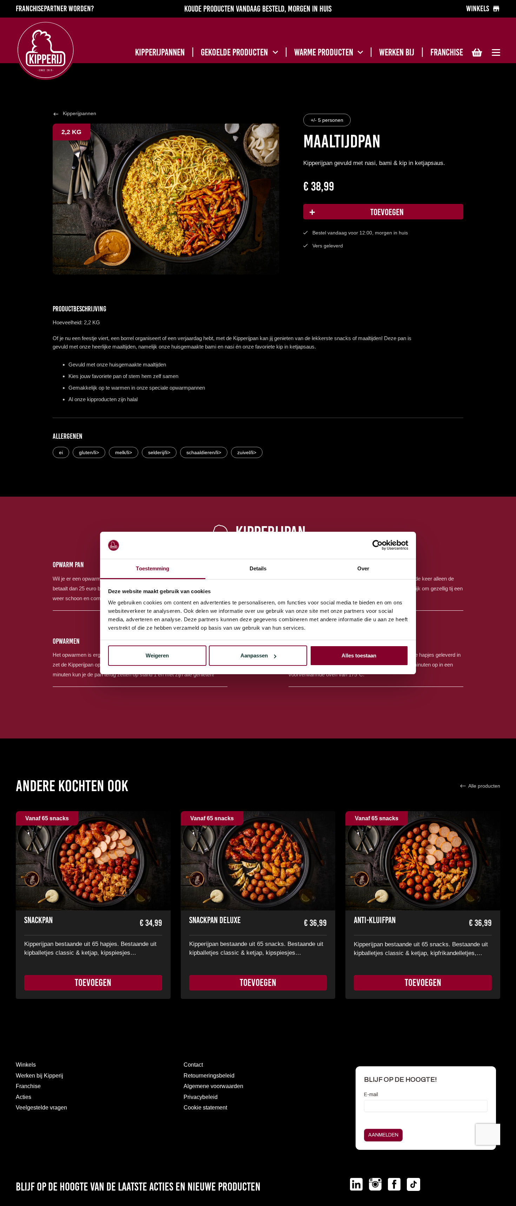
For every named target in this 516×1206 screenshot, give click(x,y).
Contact (193, 1065)
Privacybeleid (201, 1097)
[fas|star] (356, 1184)
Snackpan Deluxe (215, 920)
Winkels (26, 1065)
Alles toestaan (359, 655)
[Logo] (59, 50)
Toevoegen (387, 212)
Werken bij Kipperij (39, 1076)
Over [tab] (363, 568)
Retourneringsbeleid (209, 1076)
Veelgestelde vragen (41, 1108)
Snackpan (38, 920)
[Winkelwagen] (477, 52)
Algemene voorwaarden (213, 1086)
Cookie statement (205, 1108)
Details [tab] (258, 568)
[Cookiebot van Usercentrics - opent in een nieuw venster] (377, 545)
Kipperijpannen (79, 113)
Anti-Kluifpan (375, 920)
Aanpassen (254, 655)
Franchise (28, 1086)
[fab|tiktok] (413, 1185)
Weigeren (157, 655)
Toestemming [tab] (152, 568)
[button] (275, 52)
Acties (23, 1097)
